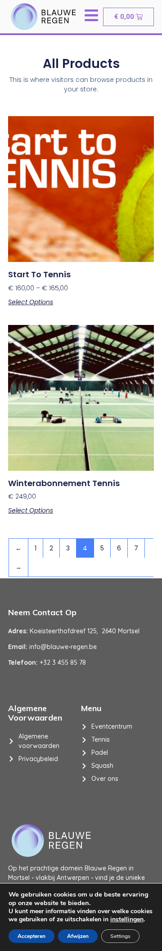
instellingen (127, 919)
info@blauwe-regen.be (63, 647)
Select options (30, 302)
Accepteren (31, 936)
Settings (120, 936)
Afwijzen (78, 936)
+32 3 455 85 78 (63, 662)
